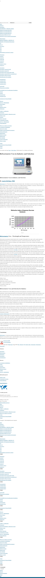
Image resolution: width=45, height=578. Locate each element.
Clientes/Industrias (3, 380)
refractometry (2, 346)
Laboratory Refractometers (4, 313)
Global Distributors (3, 383)
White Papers (10, 344)
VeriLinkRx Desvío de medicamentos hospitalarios (9, 498)
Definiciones (2, 519)
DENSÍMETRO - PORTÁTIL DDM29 (7, 427)
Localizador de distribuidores (5, 363)
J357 (1, 449)
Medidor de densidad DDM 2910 (6, 430)
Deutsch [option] (1, 571)
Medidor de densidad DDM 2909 (6, 428)
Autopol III (2, 461)
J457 (1, 451)
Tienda (1, 561)
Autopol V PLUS (3, 465)
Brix (18, 344)
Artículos (1, 366)
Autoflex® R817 (3, 485)
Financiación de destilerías (4, 494)
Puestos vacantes (3, 554)
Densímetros (2, 351)
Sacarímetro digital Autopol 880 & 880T (7, 475)
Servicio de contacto (3, 542)
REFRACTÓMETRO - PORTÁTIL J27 (7, 440)
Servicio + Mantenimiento (4, 513)
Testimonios (2, 525)
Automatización (2, 357)
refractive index (28, 344)
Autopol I (1, 458)
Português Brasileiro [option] (3, 573)
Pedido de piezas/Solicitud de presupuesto (7, 544)
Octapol (1, 499)
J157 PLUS (2, 446)
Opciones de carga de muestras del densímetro (8, 434)
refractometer (33, 344)
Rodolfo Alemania (3, 548)
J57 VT (1, 444)
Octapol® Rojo (2, 502)
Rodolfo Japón (2, 550)
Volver (1, 436)
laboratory (21, 344)
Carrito (1, 563)
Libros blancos (2, 367)
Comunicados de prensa (4, 379)
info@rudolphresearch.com (4, 402)
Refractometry (2, 335)
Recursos (1, 512)
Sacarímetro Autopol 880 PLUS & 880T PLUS (8, 477)
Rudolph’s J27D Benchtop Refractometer (7, 441)
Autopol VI (2, 467)
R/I (24, 344)
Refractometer (2, 184)
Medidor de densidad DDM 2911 (6, 431)
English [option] (1, 570)
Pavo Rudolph (2, 551)
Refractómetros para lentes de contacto (6, 452)
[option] (22, 570)
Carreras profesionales (4, 553)
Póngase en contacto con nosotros (6, 539)
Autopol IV (2, 462)
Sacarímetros (2, 356)
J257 (1, 448)
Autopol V (2, 464)
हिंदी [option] (0, 576)
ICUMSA (16, 249)
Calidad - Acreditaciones (4, 523)
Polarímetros (2, 354)
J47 (0, 443)
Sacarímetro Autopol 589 (4, 474)
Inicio (1, 422)
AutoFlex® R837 (3, 488)
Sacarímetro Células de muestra (5, 478)
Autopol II (2, 459)
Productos (1, 424)
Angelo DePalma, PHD (8, 181)
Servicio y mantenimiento (4, 372)
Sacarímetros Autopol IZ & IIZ (5, 472)
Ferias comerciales (3, 531)
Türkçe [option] (1, 574)
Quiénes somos (2, 377)
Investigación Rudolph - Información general (7, 526)
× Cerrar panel (2, 567)
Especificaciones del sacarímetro (5, 480)
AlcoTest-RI (2, 492)
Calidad (1, 370)
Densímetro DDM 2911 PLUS (5, 433)
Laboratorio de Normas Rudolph (5, 508)
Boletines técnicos (3, 369)
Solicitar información (3, 545)
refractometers (38, 344)
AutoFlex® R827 (3, 487)
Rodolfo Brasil (2, 547)
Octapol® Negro (3, 504)
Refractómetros (2, 353)
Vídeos (1, 364)
